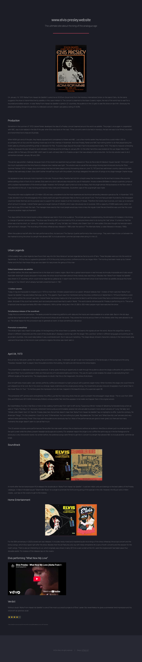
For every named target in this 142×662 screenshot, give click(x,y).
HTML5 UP (85, 650)
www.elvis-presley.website (71, 20)
